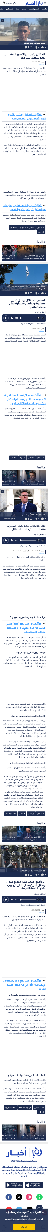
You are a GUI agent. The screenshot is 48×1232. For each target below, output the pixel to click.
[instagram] (29, 1197)
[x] (19, 1197)
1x (12, 318)
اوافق (24, 1227)
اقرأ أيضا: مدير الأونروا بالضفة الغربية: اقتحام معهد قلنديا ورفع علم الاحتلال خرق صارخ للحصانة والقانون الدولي (25, 399)
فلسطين (9, 9)
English (9, 3)
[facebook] (9, 1197)
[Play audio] (6, 318)
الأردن (24, 9)
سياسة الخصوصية (12, 1219)
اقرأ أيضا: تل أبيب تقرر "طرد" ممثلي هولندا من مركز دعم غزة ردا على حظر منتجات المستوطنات (26, 627)
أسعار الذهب (34, 9)
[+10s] (43, 318)
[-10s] (38, 318)
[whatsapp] (39, 1197)
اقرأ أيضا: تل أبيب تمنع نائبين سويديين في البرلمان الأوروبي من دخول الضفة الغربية (24, 984)
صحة (17, 9)
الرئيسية (44, 9)
